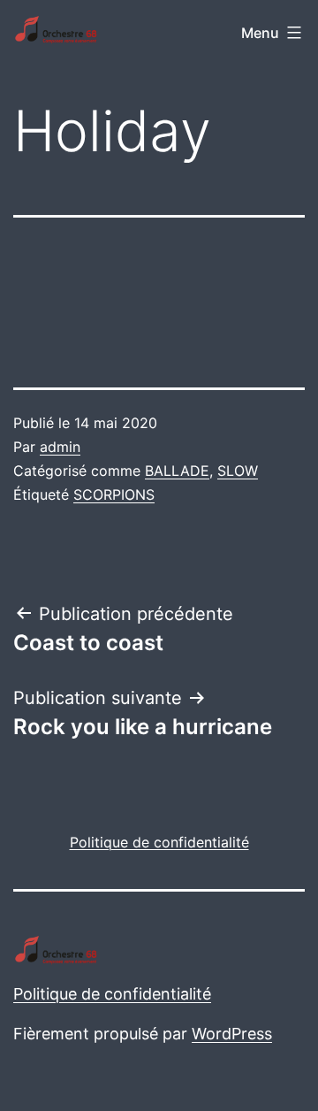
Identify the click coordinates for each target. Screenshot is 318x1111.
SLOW (237, 470)
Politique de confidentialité (112, 994)
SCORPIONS (114, 494)
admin (60, 447)
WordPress (232, 1033)
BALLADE (177, 470)
